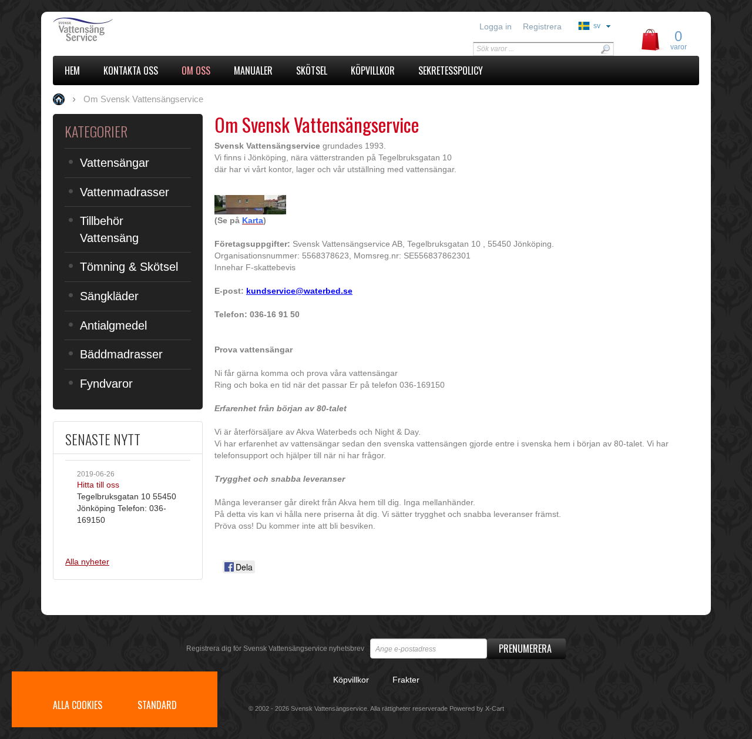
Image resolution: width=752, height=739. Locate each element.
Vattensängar (114, 162)
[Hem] (133, 29)
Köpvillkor (351, 679)
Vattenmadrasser (124, 192)
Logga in (495, 26)
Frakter (405, 679)
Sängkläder (109, 296)
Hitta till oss (98, 484)
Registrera (542, 26)
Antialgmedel (113, 325)
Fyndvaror (106, 383)
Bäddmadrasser (121, 354)
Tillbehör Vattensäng (109, 229)
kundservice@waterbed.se (299, 290)
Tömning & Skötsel (129, 266)
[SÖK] (605, 49)
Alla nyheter (87, 561)
